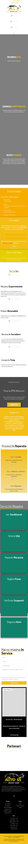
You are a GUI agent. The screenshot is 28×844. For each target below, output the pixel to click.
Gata (15, 486)
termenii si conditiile (8, 243)
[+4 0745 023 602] (14, 732)
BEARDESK (17, 837)
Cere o (15, 457)
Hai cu (16, 471)
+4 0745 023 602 (16, 1)
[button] (14, 34)
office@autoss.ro (15, 2)
